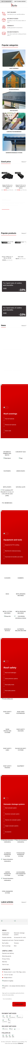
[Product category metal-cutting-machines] (7, 606)
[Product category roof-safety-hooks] (7, 706)
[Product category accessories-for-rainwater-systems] (20, 867)
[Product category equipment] (20, 760)
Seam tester (20, 256)
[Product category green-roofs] (20, 465)
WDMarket (20, 1043)
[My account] (20, 5)
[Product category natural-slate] (20, 481)
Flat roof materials (9, 418)
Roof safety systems (10, 690)
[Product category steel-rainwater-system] (7, 886)
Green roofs (8, 430)
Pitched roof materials (10, 424)
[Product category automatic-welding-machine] (20, 623)
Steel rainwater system (11, 808)
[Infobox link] (14, 59)
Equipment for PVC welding (12, 545)
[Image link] (4, 1036)
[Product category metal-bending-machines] (20, 588)
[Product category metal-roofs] (7, 481)
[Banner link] (7, 922)
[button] (2, 182)
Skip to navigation (6, 1)
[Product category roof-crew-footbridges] (20, 706)
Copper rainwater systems (11, 825)
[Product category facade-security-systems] (20, 743)
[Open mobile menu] (1, 5)
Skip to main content (20, 1)
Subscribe (19, 1004)
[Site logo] (14, 5)
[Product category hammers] (20, 572)
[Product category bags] (7, 587)
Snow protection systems (11, 678)
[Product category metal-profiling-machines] (20, 606)
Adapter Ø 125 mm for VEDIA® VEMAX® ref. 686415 (21, 187)
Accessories (8, 831)
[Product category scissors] (7, 572)
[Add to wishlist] (11, 171)
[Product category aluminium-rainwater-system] (7, 848)
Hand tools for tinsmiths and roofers (14, 556)
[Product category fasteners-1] (7, 465)
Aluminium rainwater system (12, 814)
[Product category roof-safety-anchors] (20, 724)
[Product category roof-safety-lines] (7, 743)
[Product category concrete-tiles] (20, 445)
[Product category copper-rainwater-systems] (7, 867)
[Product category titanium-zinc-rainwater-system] (20, 848)
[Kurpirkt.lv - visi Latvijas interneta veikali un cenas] (14, 986)
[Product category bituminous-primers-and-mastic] (7, 447)
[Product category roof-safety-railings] (7, 760)
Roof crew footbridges (10, 672)
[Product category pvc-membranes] (7, 496)
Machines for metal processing (13, 550)
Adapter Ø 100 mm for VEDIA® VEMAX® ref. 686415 (7, 187)
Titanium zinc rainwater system (13, 820)
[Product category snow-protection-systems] (7, 725)
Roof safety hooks (9, 684)
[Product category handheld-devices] (7, 623)
